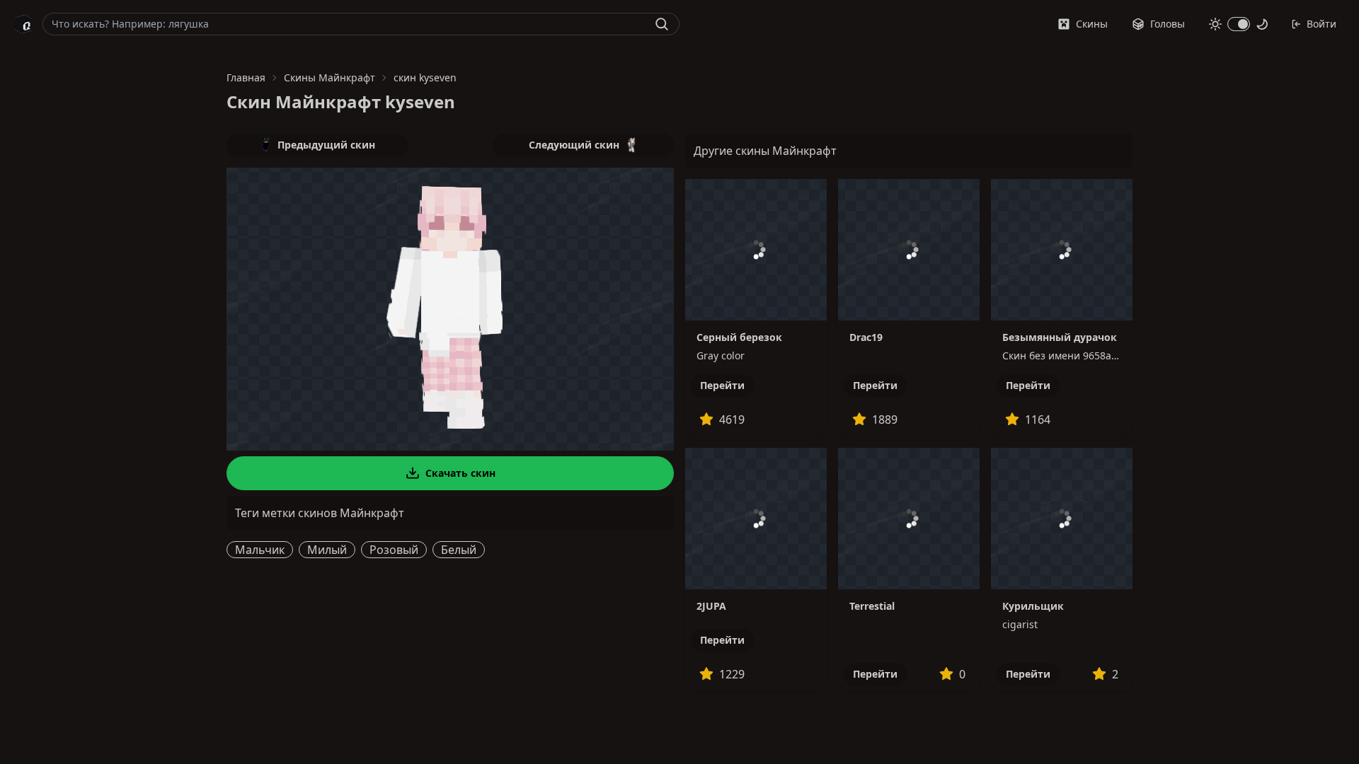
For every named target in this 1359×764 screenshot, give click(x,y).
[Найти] (661, 24)
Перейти (722, 385)
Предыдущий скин (326, 144)
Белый (458, 549)
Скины (1092, 23)
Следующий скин (574, 144)
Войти (1321, 23)
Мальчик (260, 549)
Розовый (393, 549)
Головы (1167, 23)
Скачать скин (460, 473)
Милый (327, 549)
